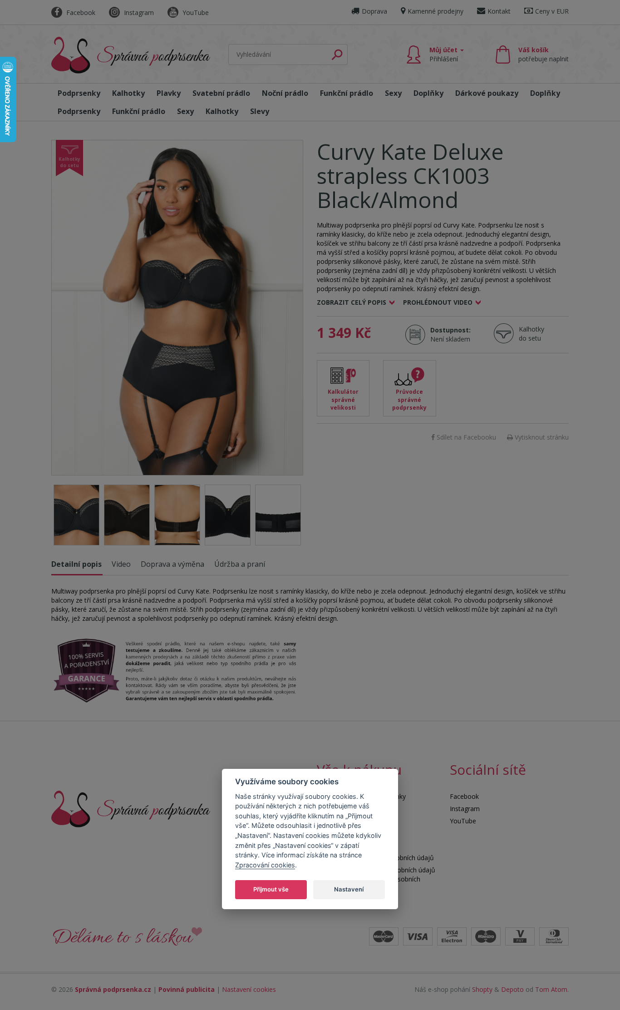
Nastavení (349, 888)
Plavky (169, 93)
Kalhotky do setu (531, 333)
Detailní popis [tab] (76, 564)
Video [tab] (121, 564)
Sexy (393, 93)
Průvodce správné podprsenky (409, 399)
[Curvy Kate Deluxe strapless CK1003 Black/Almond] (177, 307)
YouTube (195, 12)
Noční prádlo (285, 93)
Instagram (138, 12)
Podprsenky (79, 93)
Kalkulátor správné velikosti (343, 399)
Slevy (259, 111)
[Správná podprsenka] (130, 808)
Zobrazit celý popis (351, 302)
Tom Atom (551, 989)
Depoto (512, 989)
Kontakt (499, 11)
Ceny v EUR (552, 11)
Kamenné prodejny (435, 11)
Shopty (482, 989)
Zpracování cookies (265, 864)
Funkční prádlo (346, 93)
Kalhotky (128, 93)
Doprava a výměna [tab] (172, 564)
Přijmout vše (271, 888)
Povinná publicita (186, 989)
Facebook (79, 12)
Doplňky (428, 93)
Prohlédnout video (437, 302)
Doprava (374, 11)
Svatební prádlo (221, 93)
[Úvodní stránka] (130, 55)
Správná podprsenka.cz (113, 989)
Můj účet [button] (444, 54)
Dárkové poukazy (486, 93)
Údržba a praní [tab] (239, 564)
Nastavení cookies (249, 989)
